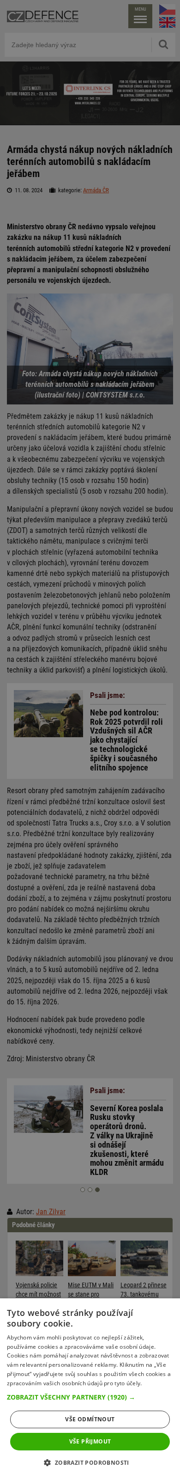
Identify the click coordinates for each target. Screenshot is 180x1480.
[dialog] (90, 1389)
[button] (90, 1397)
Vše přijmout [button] (90, 1441)
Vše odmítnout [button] (89, 1419)
